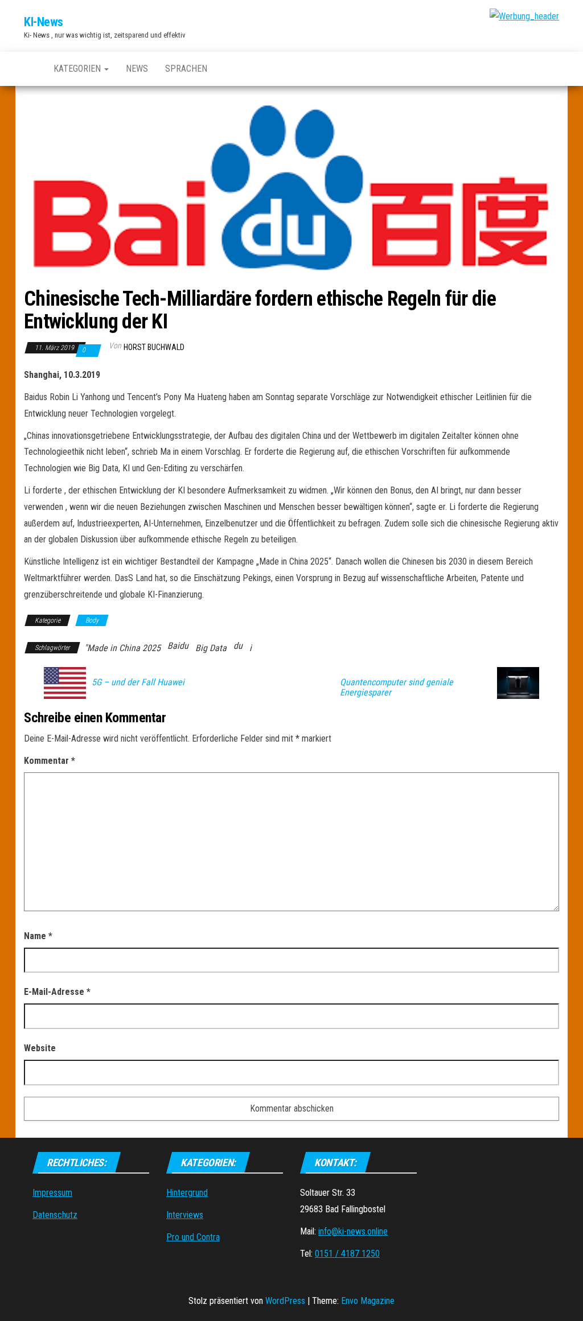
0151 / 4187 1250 (347, 1253)
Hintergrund (187, 1192)
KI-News (43, 22)
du (238, 645)
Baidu (177, 645)
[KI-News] (30, 69)
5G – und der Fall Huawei (138, 682)
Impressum (52, 1192)
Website (40, 1048)
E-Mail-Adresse (57, 991)
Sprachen (186, 68)
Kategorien (78, 68)
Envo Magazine (368, 1300)
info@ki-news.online (353, 1231)
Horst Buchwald (154, 347)
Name (38, 936)
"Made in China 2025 (122, 648)
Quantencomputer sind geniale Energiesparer (396, 687)
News (137, 68)
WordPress (285, 1300)
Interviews (184, 1214)
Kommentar (49, 760)
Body (91, 620)
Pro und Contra (193, 1237)
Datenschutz (54, 1214)
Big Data (211, 648)
